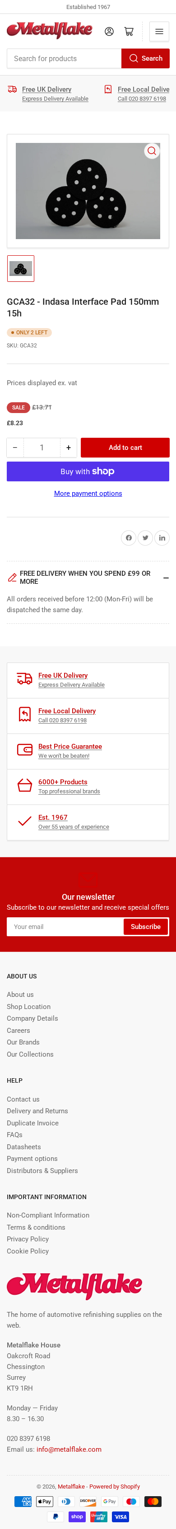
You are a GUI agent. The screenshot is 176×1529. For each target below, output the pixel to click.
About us (20, 995)
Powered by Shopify (114, 1486)
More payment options (88, 493)
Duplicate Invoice (33, 1123)
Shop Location (29, 1007)
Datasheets (24, 1147)
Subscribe (146, 927)
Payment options (32, 1159)
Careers (18, 1031)
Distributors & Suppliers (42, 1171)
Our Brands (23, 1042)
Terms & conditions (36, 1227)
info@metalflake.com (69, 1449)
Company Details (32, 1018)
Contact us (23, 1099)
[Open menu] (159, 31)
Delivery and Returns (37, 1111)
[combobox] (88, 58)
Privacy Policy (28, 1239)
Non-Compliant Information (48, 1215)
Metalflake (71, 1486)
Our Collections (30, 1054)
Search (152, 58)
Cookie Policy (28, 1251)
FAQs (15, 1135)
